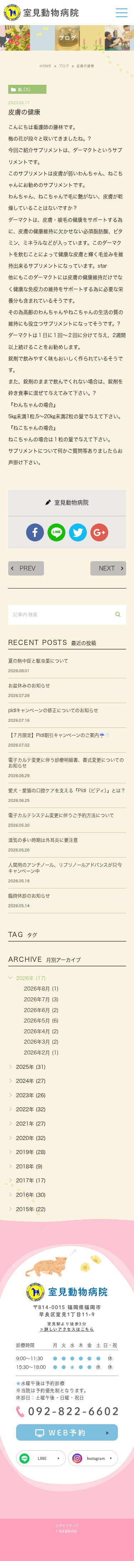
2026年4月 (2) (41, 1031)
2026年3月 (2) (41, 1041)
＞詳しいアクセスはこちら (67, 1329)
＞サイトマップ (67, 1525)
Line (56, 532)
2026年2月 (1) (41, 1052)
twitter (78, 532)
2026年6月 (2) (41, 1010)
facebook (35, 532)
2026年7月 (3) (41, 999)
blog (24, 89)
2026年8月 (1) (41, 988)
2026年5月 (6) (41, 1020)
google (99, 532)
